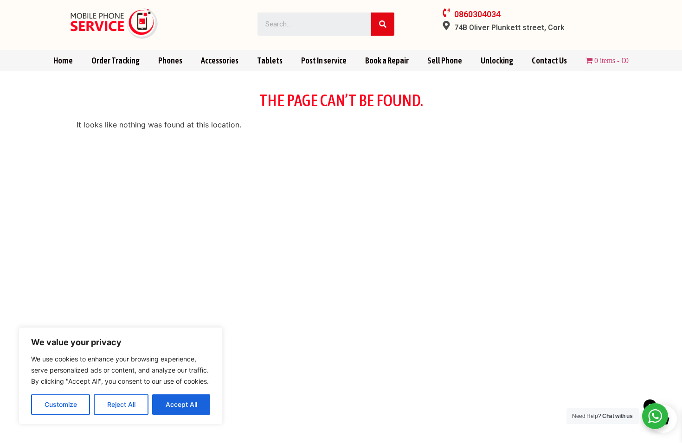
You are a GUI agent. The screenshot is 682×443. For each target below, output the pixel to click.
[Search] (382, 24)
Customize (61, 404)
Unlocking (497, 60)
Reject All (121, 404)
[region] (121, 375)
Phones (170, 60)
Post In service (324, 60)
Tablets (270, 60)
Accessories (219, 60)
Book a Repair (387, 60)
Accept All (181, 404)
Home (63, 60)
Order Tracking (115, 60)
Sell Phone (444, 60)
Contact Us (549, 60)
